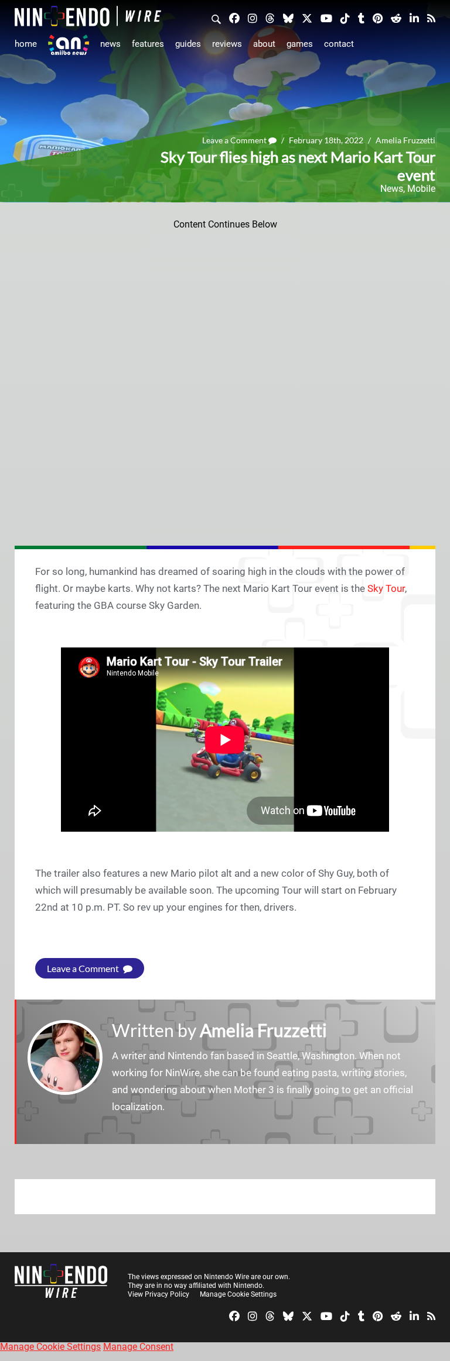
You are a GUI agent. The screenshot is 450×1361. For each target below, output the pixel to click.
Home (26, 44)
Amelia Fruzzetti (405, 140)
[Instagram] (252, 17)
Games (300, 44)
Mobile (421, 188)
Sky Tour (386, 588)
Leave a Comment (235, 140)
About (264, 44)
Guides (188, 44)
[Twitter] (307, 17)
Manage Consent (138, 1346)
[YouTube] (326, 17)
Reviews (227, 44)
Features (148, 44)
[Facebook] (234, 17)
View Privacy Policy (158, 1294)
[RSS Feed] (431, 17)
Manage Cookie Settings (238, 1294)
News (110, 44)
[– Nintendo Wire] (88, 16)
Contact (339, 44)
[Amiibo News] (68, 45)
